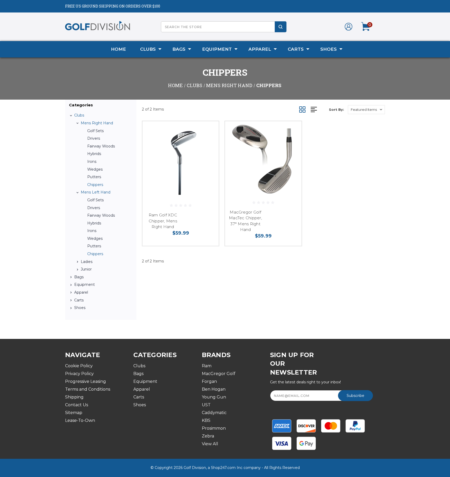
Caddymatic (214, 412)
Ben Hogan (214, 389)
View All (210, 443)
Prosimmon (214, 428)
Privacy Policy (79, 373)
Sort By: (336, 109)
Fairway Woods (101, 146)
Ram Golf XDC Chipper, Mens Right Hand (163, 220)
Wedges (95, 169)
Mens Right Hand (97, 123)
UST (206, 404)
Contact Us (76, 404)
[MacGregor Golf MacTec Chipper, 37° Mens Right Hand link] (263, 159)
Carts (296, 49)
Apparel (259, 49)
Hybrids (94, 153)
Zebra (208, 436)
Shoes (328, 49)
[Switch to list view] (320, 109)
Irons (91, 161)
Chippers (95, 184)
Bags (178, 49)
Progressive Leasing (85, 381)
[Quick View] (208, 131)
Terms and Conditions (87, 389)
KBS (206, 420)
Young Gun (214, 397)
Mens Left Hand (95, 192)
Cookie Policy (79, 365)
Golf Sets (95, 130)
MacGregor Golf (218, 373)
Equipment (217, 49)
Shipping (74, 397)
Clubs (148, 49)
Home (118, 49)
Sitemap (73, 412)
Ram (206, 365)
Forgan (209, 381)
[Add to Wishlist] (208, 145)
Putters (94, 177)
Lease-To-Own (80, 420)
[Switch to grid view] (305, 109)
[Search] (280, 26)
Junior (86, 269)
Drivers (93, 138)
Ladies (86, 261)
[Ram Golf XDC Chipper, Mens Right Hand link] (180, 159)
